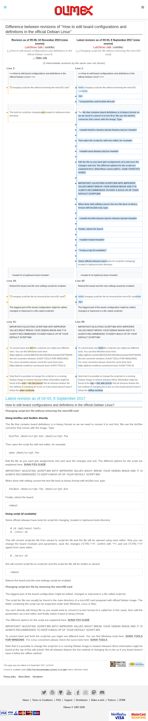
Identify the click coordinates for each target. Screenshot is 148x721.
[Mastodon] (94, 692)
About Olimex (24, 677)
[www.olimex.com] (74, 6)
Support (68, 700)
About (26, 700)
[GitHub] (61, 692)
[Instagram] (85, 692)
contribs (49, 47)
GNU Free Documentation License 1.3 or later (47, 670)
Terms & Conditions (42, 700)
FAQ (58, 700)
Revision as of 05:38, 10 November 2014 (36, 39)
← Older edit (39, 57)
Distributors (82, 700)
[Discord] (102, 692)
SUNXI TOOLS (98, 639)
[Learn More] (138, 714)
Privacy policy (10, 677)
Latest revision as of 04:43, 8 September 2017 (105, 39)
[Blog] (52, 692)
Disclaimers (38, 677)
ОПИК (122, 700)
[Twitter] (44, 692)
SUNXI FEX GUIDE (35, 464)
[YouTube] (69, 692)
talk (41, 47)
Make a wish (97, 700)
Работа (112, 700)
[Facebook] (77, 692)
